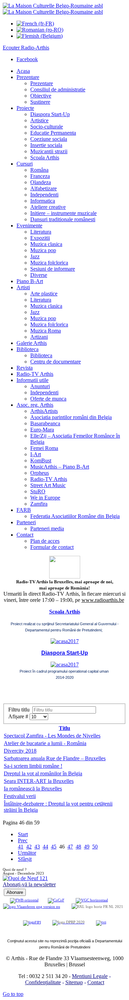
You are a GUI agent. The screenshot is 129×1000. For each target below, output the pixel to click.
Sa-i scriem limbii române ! (33, 766)
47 (70, 847)
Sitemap (74, 982)
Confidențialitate (43, 982)
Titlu (64, 728)
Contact (95, 982)
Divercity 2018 (20, 751)
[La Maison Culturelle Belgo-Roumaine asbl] (53, 9)
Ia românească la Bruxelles (33, 788)
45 (53, 847)
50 (95, 847)
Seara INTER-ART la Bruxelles (39, 781)
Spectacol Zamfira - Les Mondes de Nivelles (52, 736)
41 (20, 847)
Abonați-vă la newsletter (29, 884)
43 (37, 847)
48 (78, 847)
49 (86, 847)
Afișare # (19, 716)
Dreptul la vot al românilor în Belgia (43, 773)
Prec (23, 840)
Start (23, 834)
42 (29, 847)
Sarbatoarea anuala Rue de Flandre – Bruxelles (55, 758)
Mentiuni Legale (90, 976)
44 (45, 847)
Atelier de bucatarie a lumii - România (45, 743)
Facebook (27, 59)
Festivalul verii (20, 796)
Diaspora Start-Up (64, 653)
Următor (27, 853)
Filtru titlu (20, 709)
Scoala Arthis (64, 612)
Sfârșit (25, 859)
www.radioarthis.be (103, 600)
